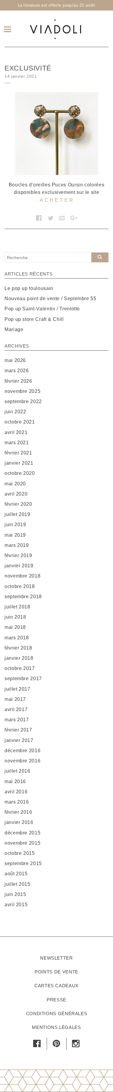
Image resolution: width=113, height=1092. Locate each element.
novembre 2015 (22, 843)
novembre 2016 (22, 760)
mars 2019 (17, 545)
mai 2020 (15, 483)
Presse (56, 999)
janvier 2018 (19, 658)
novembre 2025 (22, 391)
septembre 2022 (23, 401)
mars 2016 (17, 801)
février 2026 (18, 381)
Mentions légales (56, 1027)
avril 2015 (16, 904)
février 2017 (18, 729)
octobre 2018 (20, 586)
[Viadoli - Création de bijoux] (55, 28)
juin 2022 (15, 411)
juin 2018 (15, 617)
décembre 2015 (22, 832)
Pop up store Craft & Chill (34, 319)
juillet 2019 (17, 514)
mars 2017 (17, 719)
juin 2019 (15, 524)
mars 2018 (17, 637)
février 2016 (18, 812)
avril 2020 (16, 493)
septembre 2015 (23, 863)
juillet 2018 (17, 606)
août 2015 (16, 873)
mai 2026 (15, 360)
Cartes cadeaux (56, 985)
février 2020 (18, 504)
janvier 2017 (19, 740)
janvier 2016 (19, 822)
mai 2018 (15, 627)
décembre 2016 (22, 750)
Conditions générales (56, 1013)
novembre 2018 (22, 575)
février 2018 (18, 647)
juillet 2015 (17, 884)
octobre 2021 (20, 421)
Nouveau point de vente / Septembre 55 (50, 298)
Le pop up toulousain (29, 288)
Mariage (14, 329)
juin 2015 (15, 894)
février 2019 (18, 555)
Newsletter (56, 958)
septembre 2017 (23, 678)
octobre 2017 (20, 668)
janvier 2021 (19, 463)
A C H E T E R (56, 200)
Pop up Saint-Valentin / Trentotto (42, 308)
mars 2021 (17, 442)
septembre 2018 (23, 596)
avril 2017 (16, 709)
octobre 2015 (20, 853)
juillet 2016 (17, 771)
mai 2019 (15, 535)
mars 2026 (17, 370)
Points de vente (56, 971)
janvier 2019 (19, 565)
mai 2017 (15, 699)
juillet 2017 (17, 689)
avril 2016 (16, 791)
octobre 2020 (20, 473)
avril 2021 (16, 432)
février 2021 (18, 452)
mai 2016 (15, 781)
